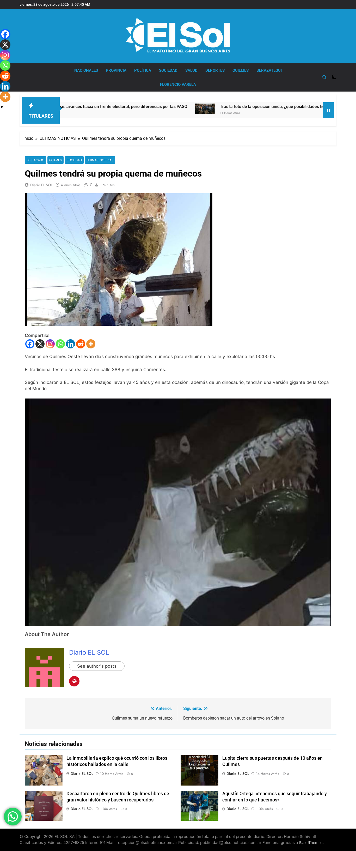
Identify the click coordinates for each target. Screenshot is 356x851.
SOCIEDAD (168, 70)
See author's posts (96, 666)
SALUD (191, 70)
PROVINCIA (116, 70)
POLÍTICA (142, 70)
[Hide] (2, 107)
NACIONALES (86, 70)
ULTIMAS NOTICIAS (100, 160)
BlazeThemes (311, 842)
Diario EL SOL (41, 185)
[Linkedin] (70, 343)
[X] (40, 343)
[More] (90, 343)
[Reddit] (80, 343)
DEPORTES (215, 70)
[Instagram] (50, 343)
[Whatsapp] (60, 343)
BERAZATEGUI (269, 70)
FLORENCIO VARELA (178, 84)
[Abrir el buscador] (324, 77)
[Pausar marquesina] (328, 110)
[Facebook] (29, 343)
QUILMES (240, 70)
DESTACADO (35, 160)
